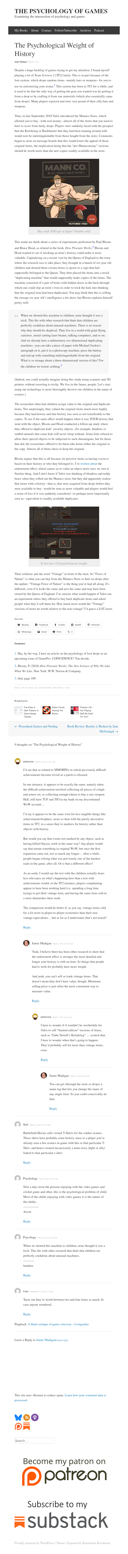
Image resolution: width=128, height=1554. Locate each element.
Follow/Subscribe (66, 30)
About (35, 30)
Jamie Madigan (21, 61)
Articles (31, 687)
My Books (21, 30)
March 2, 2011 (33, 61)
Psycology (29, 1237)
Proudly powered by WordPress (34, 1543)
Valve (68, 687)
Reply (27, 927)
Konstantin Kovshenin (96, 1543)
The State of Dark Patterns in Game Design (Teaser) (31, 712)
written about (88, 463)
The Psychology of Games (61, 11)
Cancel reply (62, 1340)
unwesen (28, 761)
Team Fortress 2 (59, 687)
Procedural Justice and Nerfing (36, 726)
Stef (25, 1124)
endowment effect (45, 687)
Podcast (99, 30)
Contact (47, 30)
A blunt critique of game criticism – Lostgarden (58, 1324)
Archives (85, 30)
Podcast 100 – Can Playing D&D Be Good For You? (86, 712)
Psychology (30, 1178)
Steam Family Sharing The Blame (58, 710)
